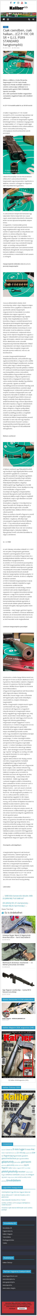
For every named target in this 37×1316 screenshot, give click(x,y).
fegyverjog (8, 1155)
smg (8, 1177)
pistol (5, 1171)
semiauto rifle (24, 1174)
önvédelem (13, 1180)
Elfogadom (22, 1308)
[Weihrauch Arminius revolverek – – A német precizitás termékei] (18, 944)
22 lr (18, 1153)
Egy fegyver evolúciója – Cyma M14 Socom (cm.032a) (17, 991)
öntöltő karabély (22, 1177)
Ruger (3, 1175)
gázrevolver (17, 1162)
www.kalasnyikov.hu (9, 1279)
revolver (21, 1171)
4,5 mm (3, 1149)
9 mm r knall (5, 1153)
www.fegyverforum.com (10, 1276)
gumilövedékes (24, 1158)
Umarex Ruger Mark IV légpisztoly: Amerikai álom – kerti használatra (17, 936)
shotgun (31, 1175)
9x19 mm (13, 1153)
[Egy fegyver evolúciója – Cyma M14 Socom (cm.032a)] (18, 972)
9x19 (10, 1153)
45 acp (22, 1152)
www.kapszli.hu (7, 1285)
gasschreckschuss (9, 1158)
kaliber (10, 1168)
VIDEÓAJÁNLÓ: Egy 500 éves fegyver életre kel (16, 1192)
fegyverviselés (17, 1156)
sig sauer (4, 1177)
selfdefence (9, 1175)
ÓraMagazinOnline (8, 1240)
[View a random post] (33, 19)
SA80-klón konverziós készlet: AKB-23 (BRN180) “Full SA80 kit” (18, 897)
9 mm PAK (29, 1149)
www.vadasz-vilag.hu (9, 1288)
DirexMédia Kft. (7, 1228)
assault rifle (28, 1153)
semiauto (16, 1175)
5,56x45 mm (9, 1149)
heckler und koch (19, 1165)
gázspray (4, 1165)
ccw (33, 1152)
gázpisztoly (8, 1161)
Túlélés (5, 1243)
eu (2, 1156)
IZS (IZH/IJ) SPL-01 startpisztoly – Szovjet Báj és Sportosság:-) (16, 904)
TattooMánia (7, 1237)
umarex (12, 1177)
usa (16, 1177)
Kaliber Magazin (7, 1234)
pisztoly (13, 1171)
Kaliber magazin (17, 1168)
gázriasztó (26, 1161)
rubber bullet (29, 1172)
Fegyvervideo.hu (8, 1231)
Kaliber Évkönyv (7, 1262)
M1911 (23, 1168)
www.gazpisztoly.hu (9, 1282)
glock (18, 1158)
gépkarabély (10, 1165)
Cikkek (5, 27)
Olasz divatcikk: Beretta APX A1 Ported (13, 1200)
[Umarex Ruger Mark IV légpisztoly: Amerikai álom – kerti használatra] (18, 917)
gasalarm (25, 1156)
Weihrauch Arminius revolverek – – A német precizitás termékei (17, 963)
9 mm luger (19, 1149)
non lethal (27, 1168)
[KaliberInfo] (4, 19)
